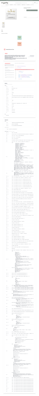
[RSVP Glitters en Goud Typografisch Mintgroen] (19, 37)
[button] (33, 3)
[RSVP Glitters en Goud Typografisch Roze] (19, 44)
